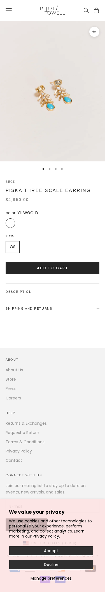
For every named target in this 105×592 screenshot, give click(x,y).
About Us (14, 370)
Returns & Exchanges (26, 423)
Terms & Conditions (25, 442)
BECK (11, 181)
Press (11, 388)
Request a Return (22, 432)
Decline (51, 564)
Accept (51, 551)
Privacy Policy (19, 451)
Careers (13, 398)
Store (11, 379)
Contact (14, 460)
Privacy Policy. (46, 536)
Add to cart (52, 268)
